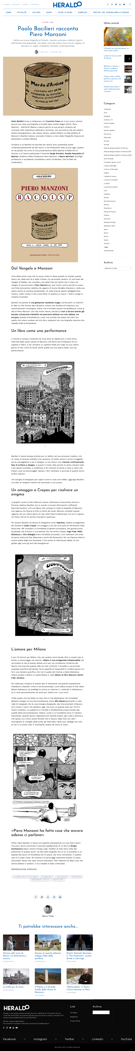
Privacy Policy (75, 1021)
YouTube (126, 1039)
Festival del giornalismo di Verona (116, 148)
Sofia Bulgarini (40, 995)
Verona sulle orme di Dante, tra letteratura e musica (14, 956)
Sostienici (16, 4)
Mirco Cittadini (72, 961)
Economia (107, 134)
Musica (106, 205)
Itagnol (106, 173)
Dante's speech (109, 130)
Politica (106, 215)
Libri (51, 22)
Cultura (36, 12)
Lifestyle (107, 194)
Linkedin (97, 1039)
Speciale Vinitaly (109, 222)
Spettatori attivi (109, 226)
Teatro (106, 240)
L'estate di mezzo (110, 176)
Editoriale (35, 4)
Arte (105, 113)
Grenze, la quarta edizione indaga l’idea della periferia (48, 956)
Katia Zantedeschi (9, 990)
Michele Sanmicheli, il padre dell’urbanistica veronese (112, 89)
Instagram (40, 1039)
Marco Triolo (44, 52)
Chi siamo (6, 4)
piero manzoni (76, 877)
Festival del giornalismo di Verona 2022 (118, 155)
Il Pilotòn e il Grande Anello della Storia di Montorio (45, 989)
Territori (107, 243)
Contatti (25, 4)
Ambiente (107, 109)
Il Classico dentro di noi (112, 162)
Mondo (106, 197)
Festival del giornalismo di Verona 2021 (117, 151)
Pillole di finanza (110, 212)
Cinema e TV (108, 120)
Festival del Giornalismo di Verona (111, 12)
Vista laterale (108, 250)
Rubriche (82, 12)
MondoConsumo (110, 201)
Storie (106, 233)
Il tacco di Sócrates (111, 169)
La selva (107, 183)
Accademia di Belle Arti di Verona (25, 877)
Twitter (69, 1039)
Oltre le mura (65, 12)
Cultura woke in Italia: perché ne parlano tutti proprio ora (112, 79)
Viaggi (106, 247)
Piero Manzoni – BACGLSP (40, 880)
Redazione (74, 1017)
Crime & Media (109, 123)
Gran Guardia (108, 159)
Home (8, 12)
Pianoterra (107, 208)
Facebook (9, 1039)
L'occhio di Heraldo (111, 180)
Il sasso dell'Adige (110, 166)
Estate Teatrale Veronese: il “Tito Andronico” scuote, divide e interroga (79, 956)
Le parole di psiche (110, 187)
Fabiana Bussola (9, 961)
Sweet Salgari (58, 880)
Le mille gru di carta (13, 987)
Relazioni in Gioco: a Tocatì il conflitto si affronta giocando (111, 68)
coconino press (47, 877)
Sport (49, 12)
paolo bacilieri (62, 877)
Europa (106, 141)
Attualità (22, 12)
